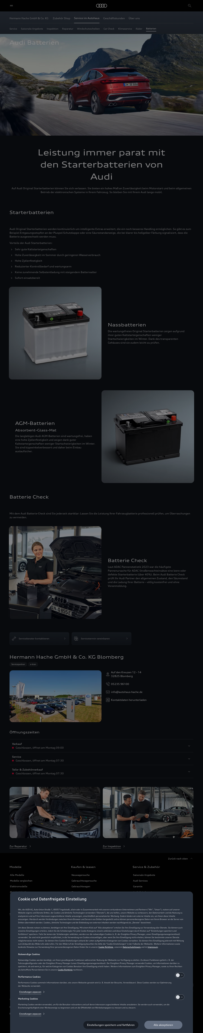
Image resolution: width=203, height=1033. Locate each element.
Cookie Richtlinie (105, 947)
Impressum (153, 947)
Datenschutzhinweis (132, 947)
